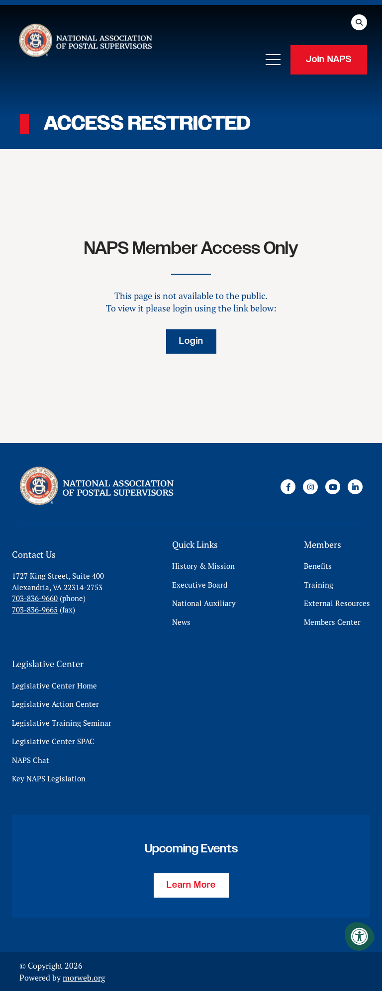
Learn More (191, 885)
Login (191, 341)
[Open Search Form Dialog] (359, 22)
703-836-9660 (35, 598)
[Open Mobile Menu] (273, 59)
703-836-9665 (35, 609)
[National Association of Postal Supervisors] (84, 42)
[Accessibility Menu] (360, 936)
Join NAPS (329, 60)
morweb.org (84, 978)
